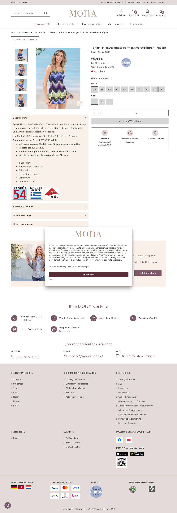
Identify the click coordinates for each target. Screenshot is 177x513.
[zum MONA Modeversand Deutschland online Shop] (14, 487)
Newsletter (71, 392)
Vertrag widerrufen (126, 379)
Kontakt (16, 438)
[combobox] (30, 13)
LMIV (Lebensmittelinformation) (132, 414)
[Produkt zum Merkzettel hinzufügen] (137, 113)
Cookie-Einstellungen (127, 397)
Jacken (16, 388)
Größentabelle (72, 438)
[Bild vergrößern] (80, 103)
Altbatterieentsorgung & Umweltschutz (135, 406)
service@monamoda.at (85, 356)
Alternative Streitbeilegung (130, 410)
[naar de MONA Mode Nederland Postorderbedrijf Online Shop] (28, 487)
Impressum (123, 388)
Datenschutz (124, 392)
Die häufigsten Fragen (138, 356)
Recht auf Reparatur (127, 423)
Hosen (16, 397)
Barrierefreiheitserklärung (129, 419)
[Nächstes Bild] (21, 109)
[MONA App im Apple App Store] (122, 453)
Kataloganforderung (75, 397)
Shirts (16, 392)
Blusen (16, 401)
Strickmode (18, 384)
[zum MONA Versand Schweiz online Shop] (21, 487)
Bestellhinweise (73, 442)
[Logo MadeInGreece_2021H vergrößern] (36, 193)
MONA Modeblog (73, 447)
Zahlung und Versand (75, 379)
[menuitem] (42, 25)
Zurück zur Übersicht (26, 39)
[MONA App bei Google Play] (137, 454)
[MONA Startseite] (83, 13)
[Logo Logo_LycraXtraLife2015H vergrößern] (52, 193)
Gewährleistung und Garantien (131, 401)
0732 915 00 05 (27, 357)
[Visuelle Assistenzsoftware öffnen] (150, 488)
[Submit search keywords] (46, 13)
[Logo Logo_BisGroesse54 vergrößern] (20, 193)
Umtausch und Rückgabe (77, 384)
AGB (120, 384)
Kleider (16, 406)
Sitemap (17, 379)
